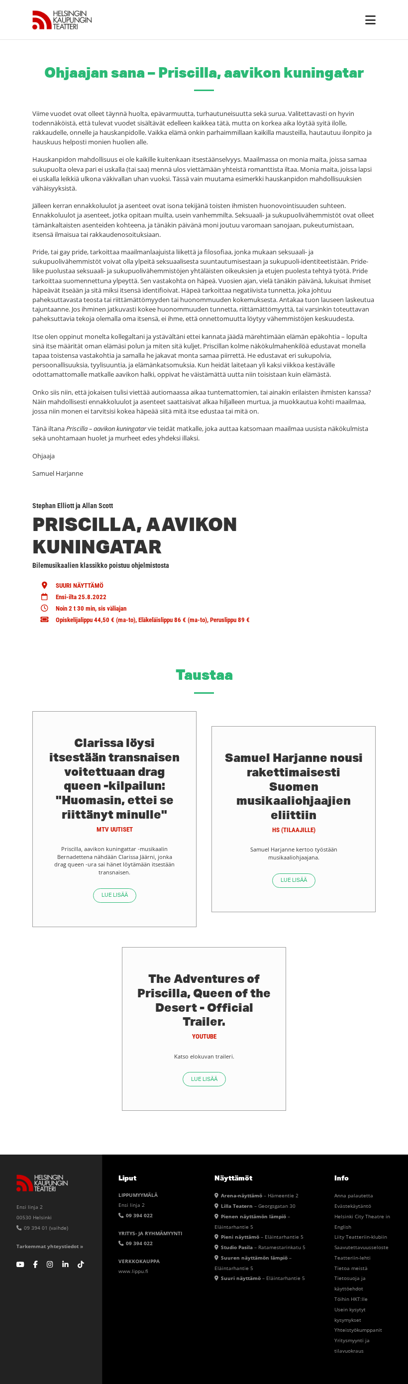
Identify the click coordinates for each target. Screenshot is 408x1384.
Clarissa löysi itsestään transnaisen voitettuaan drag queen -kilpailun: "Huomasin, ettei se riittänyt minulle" (114, 778)
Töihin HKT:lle (351, 1298)
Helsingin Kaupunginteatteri (62, 20)
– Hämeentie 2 (260, 1195)
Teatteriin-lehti (352, 1257)
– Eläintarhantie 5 (262, 1236)
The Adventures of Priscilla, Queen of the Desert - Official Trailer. (204, 999)
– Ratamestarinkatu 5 (263, 1247)
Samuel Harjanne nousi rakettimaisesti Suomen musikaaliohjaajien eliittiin (294, 785)
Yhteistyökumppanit (358, 1329)
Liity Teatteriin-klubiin (360, 1236)
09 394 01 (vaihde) (45, 1227)
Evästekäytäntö (352, 1205)
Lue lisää (115, 895)
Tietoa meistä (351, 1268)
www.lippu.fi (133, 1271)
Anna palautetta (353, 1195)
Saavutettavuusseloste (361, 1247)
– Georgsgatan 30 (258, 1205)
